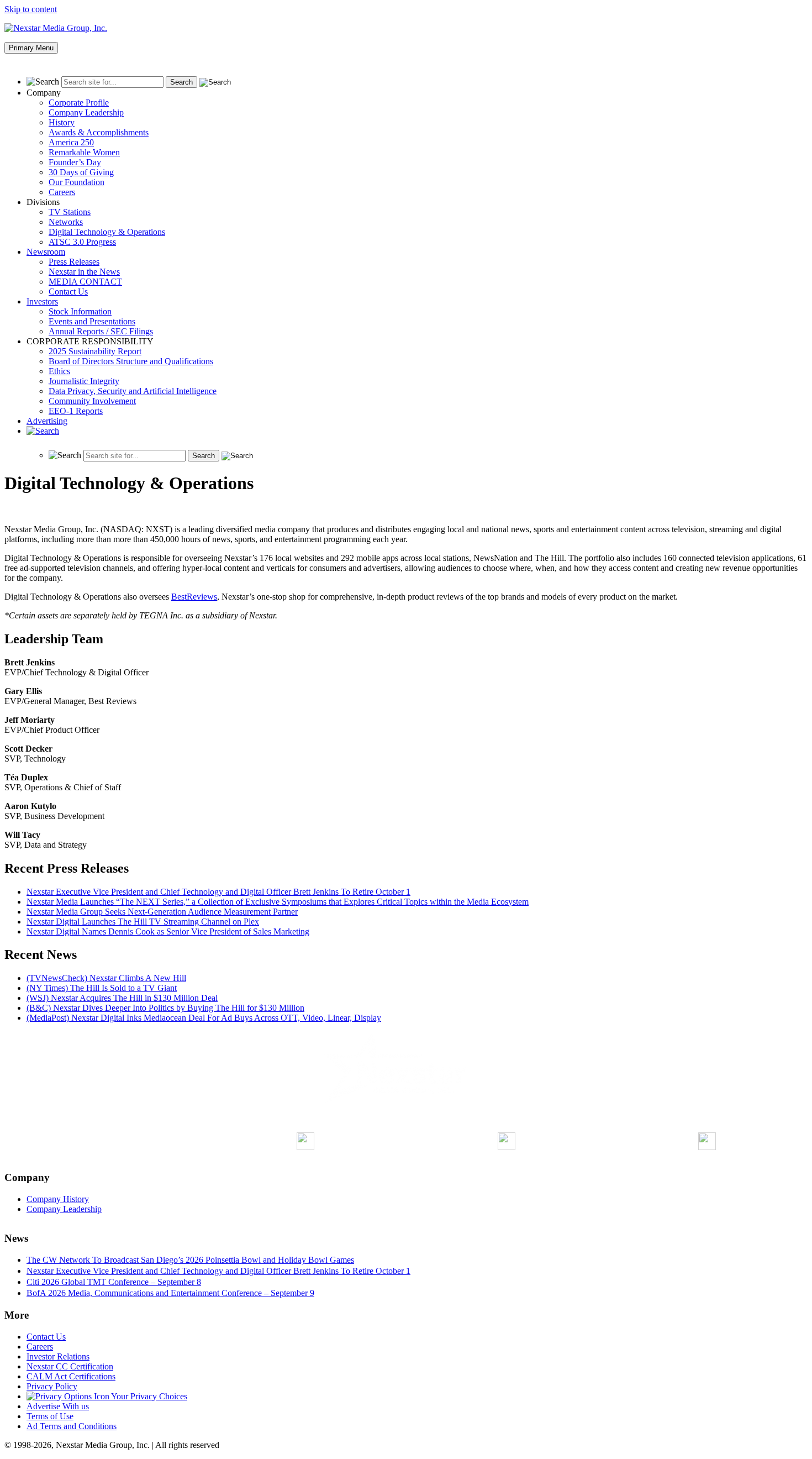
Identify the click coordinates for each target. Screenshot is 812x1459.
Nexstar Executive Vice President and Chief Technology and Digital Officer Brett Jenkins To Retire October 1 (218, 891)
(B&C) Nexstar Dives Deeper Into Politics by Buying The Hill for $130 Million (165, 1007)
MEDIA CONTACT (85, 281)
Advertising (47, 421)
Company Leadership (86, 112)
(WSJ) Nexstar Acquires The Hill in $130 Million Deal (122, 998)
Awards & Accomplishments (99, 132)
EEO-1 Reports (76, 411)
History (62, 122)
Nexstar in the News (84, 271)
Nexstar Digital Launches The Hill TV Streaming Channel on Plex (143, 921)
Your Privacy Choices (148, 1396)
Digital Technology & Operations (107, 232)
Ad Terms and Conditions (72, 1426)
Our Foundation (76, 182)
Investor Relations (58, 1356)
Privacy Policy (52, 1386)
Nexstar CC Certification (70, 1366)
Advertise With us (58, 1406)
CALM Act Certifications (71, 1376)
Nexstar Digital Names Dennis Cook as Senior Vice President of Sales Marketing (168, 931)
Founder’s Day (75, 162)
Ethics (59, 371)
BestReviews (194, 596)
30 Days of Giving (81, 172)
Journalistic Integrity (84, 381)
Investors (42, 301)
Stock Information (80, 311)
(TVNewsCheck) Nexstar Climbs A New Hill (106, 978)
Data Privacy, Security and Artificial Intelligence (133, 391)
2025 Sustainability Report (95, 351)
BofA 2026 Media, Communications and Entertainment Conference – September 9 (170, 1293)
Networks (66, 222)
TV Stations (70, 212)
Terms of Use (50, 1416)
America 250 (71, 142)
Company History (58, 1199)
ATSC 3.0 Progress (82, 241)
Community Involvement (92, 401)
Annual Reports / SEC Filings (101, 331)
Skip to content (30, 9)
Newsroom (46, 251)
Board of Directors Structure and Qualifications (131, 361)
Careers (62, 192)
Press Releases (74, 261)
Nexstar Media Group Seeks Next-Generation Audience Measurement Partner (162, 911)
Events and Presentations (92, 321)
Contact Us (68, 291)
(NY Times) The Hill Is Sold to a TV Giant (102, 988)
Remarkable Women (84, 152)
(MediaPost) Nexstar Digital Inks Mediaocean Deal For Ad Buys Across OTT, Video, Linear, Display (204, 1017)
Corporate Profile (79, 102)
